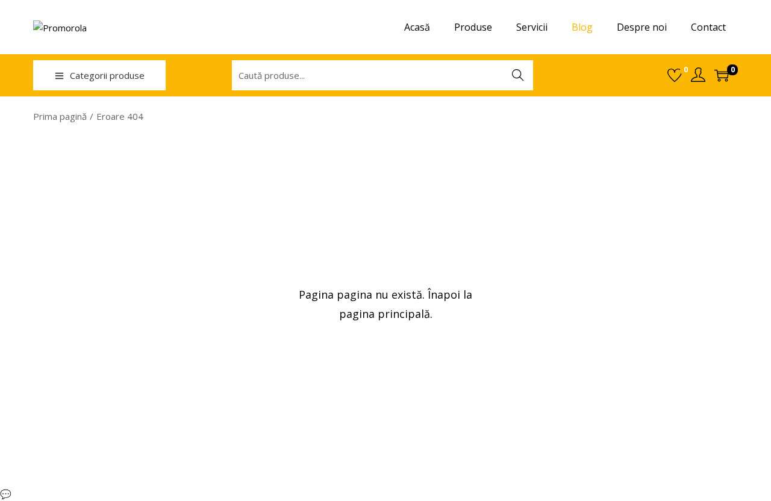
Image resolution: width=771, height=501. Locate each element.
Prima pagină (60, 116)
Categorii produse (107, 75)
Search (518, 75)
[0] (674, 75)
